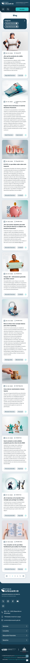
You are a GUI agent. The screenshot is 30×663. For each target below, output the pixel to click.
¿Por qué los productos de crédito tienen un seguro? (13, 57)
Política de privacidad (22, 659)
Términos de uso (12, 659)
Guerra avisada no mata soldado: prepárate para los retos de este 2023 (14, 442)
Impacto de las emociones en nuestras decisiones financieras (14, 107)
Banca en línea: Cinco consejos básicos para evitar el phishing (14, 325)
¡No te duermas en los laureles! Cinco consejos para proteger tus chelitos (14, 499)
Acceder (21, 9)
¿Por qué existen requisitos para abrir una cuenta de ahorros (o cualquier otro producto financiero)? (15, 226)
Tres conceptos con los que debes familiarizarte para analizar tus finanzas (15, 546)
